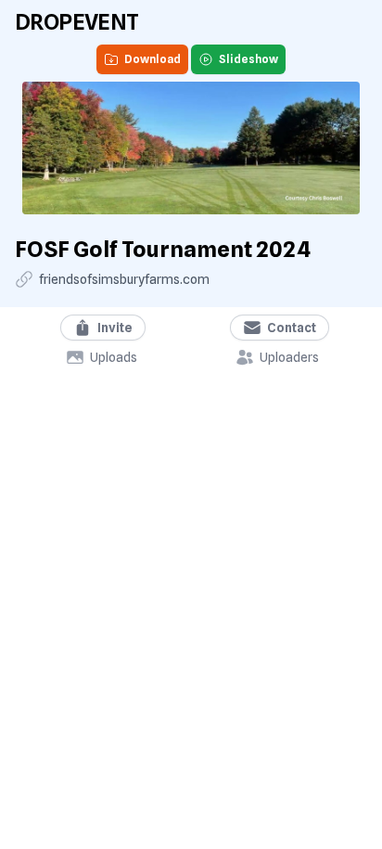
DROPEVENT (77, 21)
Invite (115, 327)
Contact (291, 327)
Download (152, 59)
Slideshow (248, 59)
